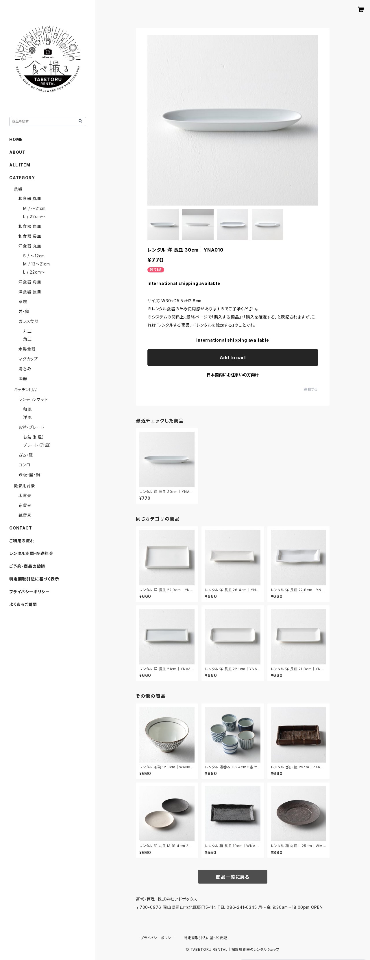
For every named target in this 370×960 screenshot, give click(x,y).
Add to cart (233, 357)
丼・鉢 (23, 311)
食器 (18, 188)
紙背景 (24, 515)
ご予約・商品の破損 (27, 566)
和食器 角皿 (29, 226)
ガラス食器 (28, 321)
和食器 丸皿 (29, 198)
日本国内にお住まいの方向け (233, 374)
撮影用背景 (24, 485)
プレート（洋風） (37, 445)
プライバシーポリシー (29, 591)
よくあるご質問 (23, 604)
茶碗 (22, 301)
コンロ (24, 464)
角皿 (27, 339)
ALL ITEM (19, 164)
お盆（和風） (34, 437)
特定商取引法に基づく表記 (205, 938)
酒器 (22, 378)
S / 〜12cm (34, 255)
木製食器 (27, 349)
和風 (27, 409)
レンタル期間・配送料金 (31, 553)
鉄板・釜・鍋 (29, 474)
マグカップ (28, 358)
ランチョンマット (32, 399)
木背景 (24, 495)
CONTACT (20, 527)
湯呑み (24, 368)
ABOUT (17, 152)
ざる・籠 (25, 454)
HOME (16, 139)
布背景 (24, 505)
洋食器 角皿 (29, 281)
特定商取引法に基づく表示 (34, 578)
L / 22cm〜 (34, 216)
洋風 (27, 417)
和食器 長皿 (29, 236)
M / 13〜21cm (36, 263)
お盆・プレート (31, 427)
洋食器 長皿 (29, 291)
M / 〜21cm (34, 208)
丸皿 (27, 331)
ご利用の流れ (21, 540)
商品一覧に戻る (232, 877)
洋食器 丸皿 (29, 245)
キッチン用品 (26, 389)
